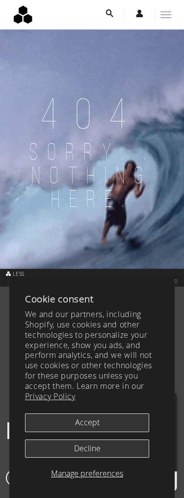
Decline (87, 448)
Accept (87, 422)
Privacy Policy (50, 396)
